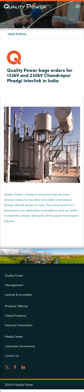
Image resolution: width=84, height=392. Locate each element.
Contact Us (12, 356)
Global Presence (15, 315)
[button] (78, 6)
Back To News (17, 34)
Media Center (14, 336)
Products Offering (16, 306)
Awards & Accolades (18, 294)
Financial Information (19, 325)
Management (14, 285)
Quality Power (14, 275)
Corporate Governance (20, 346)
